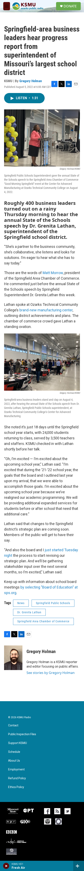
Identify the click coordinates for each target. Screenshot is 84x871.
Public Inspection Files (22, 734)
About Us (14, 760)
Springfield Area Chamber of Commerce (43, 621)
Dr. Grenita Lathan (29, 612)
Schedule (14, 751)
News (20, 603)
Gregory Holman (30, 81)
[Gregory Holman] (13, 657)
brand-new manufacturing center (46, 310)
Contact (13, 725)
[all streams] (78, 866)
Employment (16, 769)
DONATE (70, 6)
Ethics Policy (16, 787)
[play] (6, 866)
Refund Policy (17, 778)
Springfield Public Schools (53, 603)
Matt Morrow (53, 273)
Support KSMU (17, 743)
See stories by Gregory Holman (51, 672)
